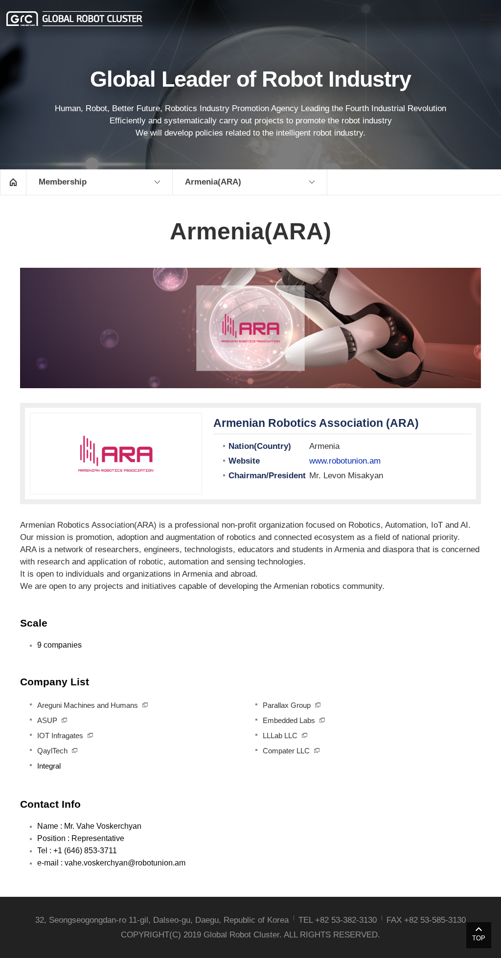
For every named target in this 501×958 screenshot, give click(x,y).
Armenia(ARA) (213, 182)
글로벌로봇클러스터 (74, 18)
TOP (478, 938)
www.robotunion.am (345, 461)
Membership (63, 182)
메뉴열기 (486, 19)
